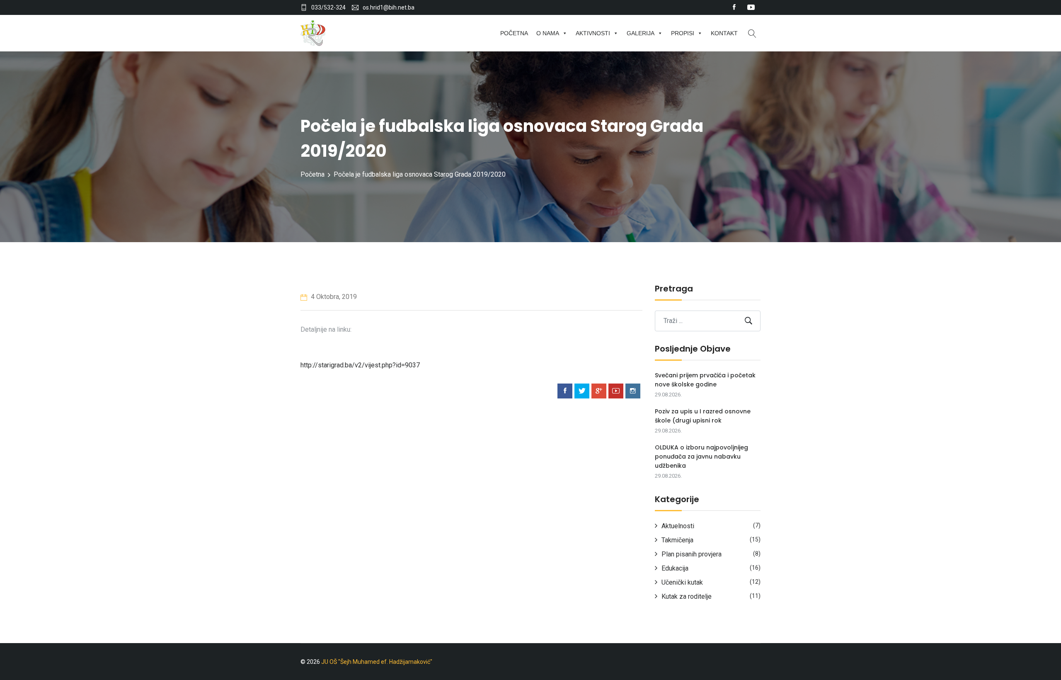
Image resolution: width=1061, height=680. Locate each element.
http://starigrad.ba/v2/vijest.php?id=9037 (360, 365)
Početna (514, 33)
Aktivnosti (593, 33)
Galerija (640, 33)
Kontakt (724, 33)
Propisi (682, 33)
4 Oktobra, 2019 (333, 297)
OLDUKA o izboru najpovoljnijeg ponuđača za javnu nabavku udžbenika (701, 456)
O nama (547, 33)
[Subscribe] (748, 321)
